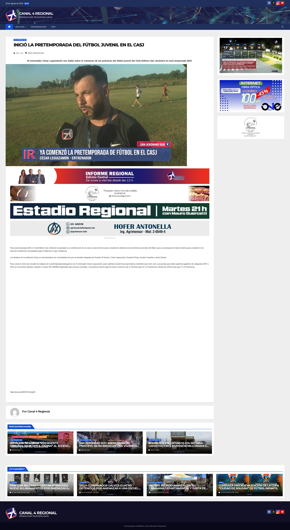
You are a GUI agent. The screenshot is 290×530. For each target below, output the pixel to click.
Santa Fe (159, 482)
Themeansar (162, 526)
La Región (13, 482)
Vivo (53, 27)
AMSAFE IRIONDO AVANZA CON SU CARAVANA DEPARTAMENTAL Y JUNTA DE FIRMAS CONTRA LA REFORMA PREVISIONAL (179, 488)
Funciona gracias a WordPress (134, 526)
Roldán (152, 482)
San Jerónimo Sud (20, 39)
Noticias (20, 27)
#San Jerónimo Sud (36, 53)
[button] (282, 27)
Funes (221, 482)
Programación (38, 27)
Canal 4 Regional (38, 411)
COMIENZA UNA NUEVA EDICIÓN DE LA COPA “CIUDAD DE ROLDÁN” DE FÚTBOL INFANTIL (249, 487)
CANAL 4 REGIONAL (36, 13)
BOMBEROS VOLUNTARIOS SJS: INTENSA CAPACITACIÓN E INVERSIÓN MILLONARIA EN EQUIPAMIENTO (178, 445)
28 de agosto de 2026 (21, 492)
